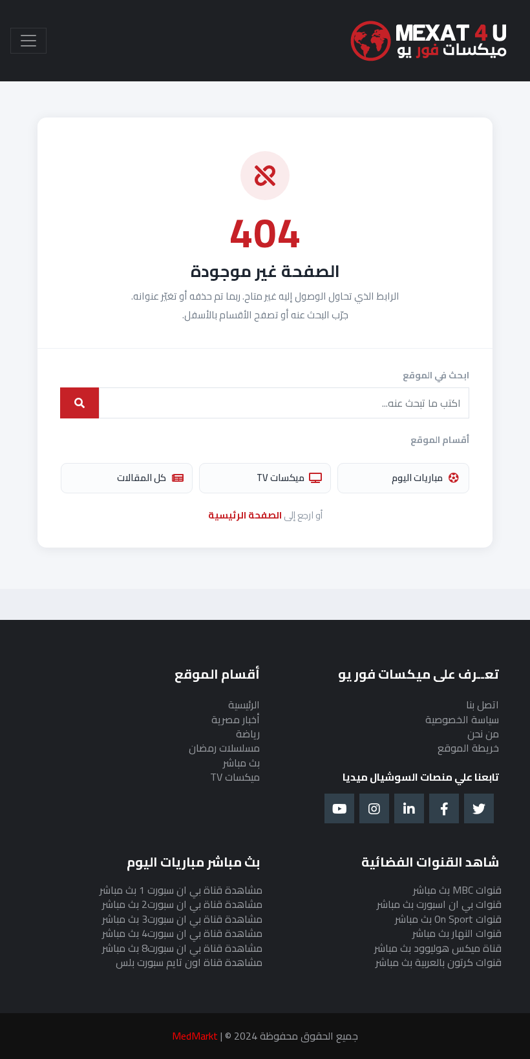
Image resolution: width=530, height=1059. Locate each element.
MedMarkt (195, 1035)
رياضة (248, 733)
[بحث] (79, 402)
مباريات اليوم (417, 477)
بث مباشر (241, 762)
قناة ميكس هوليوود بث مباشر (438, 948)
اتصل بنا (482, 704)
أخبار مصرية (235, 719)
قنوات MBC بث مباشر (457, 890)
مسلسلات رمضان (224, 747)
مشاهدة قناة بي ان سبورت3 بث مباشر (182, 919)
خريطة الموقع (468, 747)
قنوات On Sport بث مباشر (448, 919)
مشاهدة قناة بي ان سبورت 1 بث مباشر (181, 890)
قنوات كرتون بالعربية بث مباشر (439, 962)
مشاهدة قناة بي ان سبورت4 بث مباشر (182, 933)
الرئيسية (244, 704)
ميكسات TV (280, 477)
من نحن (483, 733)
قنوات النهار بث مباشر (457, 933)
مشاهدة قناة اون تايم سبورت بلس (189, 962)
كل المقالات (141, 477)
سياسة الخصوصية (462, 719)
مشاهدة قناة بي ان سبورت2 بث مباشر (182, 904)
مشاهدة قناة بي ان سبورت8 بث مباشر (182, 948)
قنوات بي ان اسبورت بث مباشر (439, 904)
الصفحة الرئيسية (245, 515)
